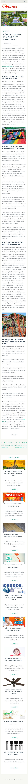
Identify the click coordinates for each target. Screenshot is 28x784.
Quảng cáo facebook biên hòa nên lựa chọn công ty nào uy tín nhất (13, 597)
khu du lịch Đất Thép (7, 66)
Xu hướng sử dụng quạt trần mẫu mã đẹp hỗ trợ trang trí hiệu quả (13, 691)
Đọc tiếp (14, 489)
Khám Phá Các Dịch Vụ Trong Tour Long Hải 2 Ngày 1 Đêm (7, 445)
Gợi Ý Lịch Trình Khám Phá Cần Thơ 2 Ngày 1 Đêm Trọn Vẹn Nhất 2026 (13, 473)
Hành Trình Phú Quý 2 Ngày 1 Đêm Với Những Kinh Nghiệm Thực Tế (20, 445)
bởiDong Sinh (14, 434)
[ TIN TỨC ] (6, 31)
